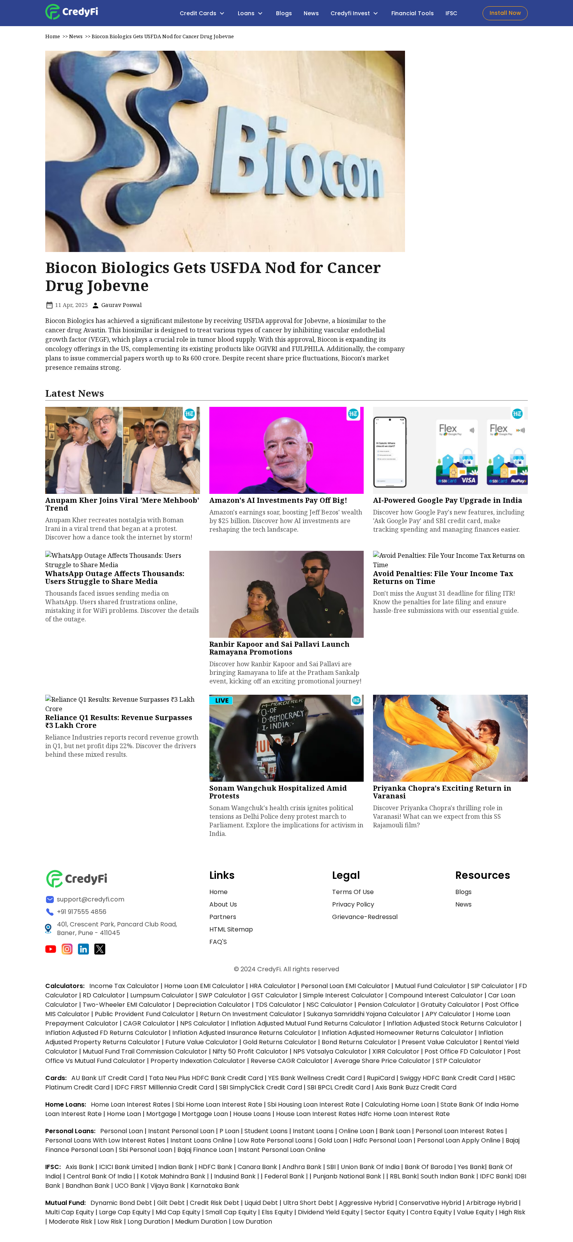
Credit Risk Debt (214, 1202)
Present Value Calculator (439, 1042)
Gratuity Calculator (450, 1004)
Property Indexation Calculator (198, 1060)
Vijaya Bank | (170, 1185)
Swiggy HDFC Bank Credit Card (447, 1077)
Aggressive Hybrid (366, 1202)
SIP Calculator (492, 985)
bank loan (394, 1131)
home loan (125, 1113)
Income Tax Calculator (124, 985)
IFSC (451, 13)
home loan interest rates (131, 1104)
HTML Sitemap (231, 929)
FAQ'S (218, 941)
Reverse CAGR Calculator (290, 1060)
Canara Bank (258, 1166)
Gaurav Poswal (121, 305)
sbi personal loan (146, 1149)
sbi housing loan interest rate (314, 1104)
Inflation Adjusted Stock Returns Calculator (452, 1023)
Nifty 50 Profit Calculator (250, 1051)
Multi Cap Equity (69, 1212)
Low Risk (109, 1221)
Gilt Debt (171, 1202)
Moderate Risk (70, 1221)
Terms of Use (353, 891)
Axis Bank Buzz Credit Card (415, 1087)
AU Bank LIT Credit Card (108, 1077)
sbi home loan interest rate (218, 1104)
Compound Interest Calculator (436, 995)
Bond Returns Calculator (359, 1042)
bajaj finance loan (206, 1149)
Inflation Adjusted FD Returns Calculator (106, 1032)
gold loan (334, 1140)
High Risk (512, 1212)
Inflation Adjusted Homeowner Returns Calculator (397, 1032)
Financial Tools (412, 13)
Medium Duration (201, 1221)
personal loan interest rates (460, 1131)
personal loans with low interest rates (105, 1140)
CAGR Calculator (149, 1023)
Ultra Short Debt (308, 1202)
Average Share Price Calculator (382, 1060)
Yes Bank (471, 1166)
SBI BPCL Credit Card (339, 1087)
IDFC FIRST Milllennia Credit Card (165, 1087)
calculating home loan (401, 1104)
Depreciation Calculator (213, 1004)
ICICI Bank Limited (127, 1166)
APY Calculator (448, 1014)
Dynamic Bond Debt (121, 1202)
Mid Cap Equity (178, 1212)
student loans (266, 1131)
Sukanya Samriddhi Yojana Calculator (363, 1014)
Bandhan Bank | (90, 1185)
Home (52, 36)
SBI (331, 1166)
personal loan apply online (459, 1140)
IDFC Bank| (497, 1176)
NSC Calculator (329, 1004)
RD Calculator (104, 995)
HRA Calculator (272, 985)
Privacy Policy (353, 904)
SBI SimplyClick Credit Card (260, 1087)
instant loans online (202, 1140)
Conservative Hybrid (430, 1202)
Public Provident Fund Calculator (145, 1014)
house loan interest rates (316, 1113)
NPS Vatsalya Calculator (330, 1051)
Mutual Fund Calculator (430, 985)
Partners (222, 916)
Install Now (505, 13)
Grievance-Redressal (365, 916)
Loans (247, 13)
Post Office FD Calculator (463, 1051)
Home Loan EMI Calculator (204, 985)
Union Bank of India (371, 1166)
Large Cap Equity (124, 1212)
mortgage (162, 1113)
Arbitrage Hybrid (491, 1202)
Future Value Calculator (201, 1042)
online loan (356, 1131)
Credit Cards (199, 13)
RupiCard (381, 1077)
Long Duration (148, 1221)
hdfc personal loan (383, 1140)
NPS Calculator (203, 1023)
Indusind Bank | (237, 1176)
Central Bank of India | (102, 1176)
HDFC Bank (215, 1166)
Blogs (284, 13)
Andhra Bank (302, 1166)
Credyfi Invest (351, 13)
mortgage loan (206, 1113)
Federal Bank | (286, 1176)
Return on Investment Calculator (251, 1014)
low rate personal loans (275, 1140)
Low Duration (252, 1221)
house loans (252, 1113)
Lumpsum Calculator (162, 995)
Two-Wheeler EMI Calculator (127, 1004)
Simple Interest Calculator (343, 995)
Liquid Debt (261, 1202)
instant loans (314, 1131)
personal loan (122, 1131)
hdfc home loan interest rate (403, 1113)
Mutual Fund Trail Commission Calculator (145, 1051)
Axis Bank (80, 1166)
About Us (223, 904)
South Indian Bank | (450, 1176)
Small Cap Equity (230, 1212)
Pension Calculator (387, 1004)
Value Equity (475, 1212)
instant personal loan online (281, 1149)
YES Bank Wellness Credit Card (315, 1077)
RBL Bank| (405, 1176)
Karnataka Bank (214, 1185)
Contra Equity (431, 1212)
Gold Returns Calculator (280, 1042)
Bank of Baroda (429, 1166)
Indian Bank (176, 1166)
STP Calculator (458, 1060)
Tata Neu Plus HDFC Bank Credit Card (206, 1077)
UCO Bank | (132, 1185)
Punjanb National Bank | (349, 1176)
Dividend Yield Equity (328, 1212)
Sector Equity (385, 1212)
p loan (230, 1131)
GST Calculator (274, 995)
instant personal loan (182, 1131)
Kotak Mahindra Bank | (175, 1176)
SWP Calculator (222, 995)
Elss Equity (277, 1212)
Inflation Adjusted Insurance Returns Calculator (244, 1032)
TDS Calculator (278, 1004)
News (311, 13)
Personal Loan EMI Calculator (345, 985)
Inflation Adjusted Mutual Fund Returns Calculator (306, 1023)
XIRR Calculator (395, 1051)
